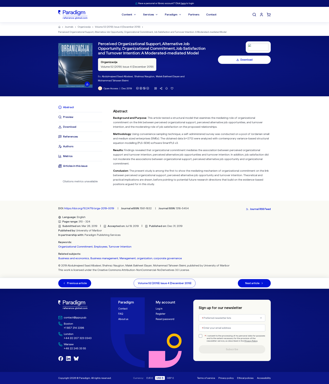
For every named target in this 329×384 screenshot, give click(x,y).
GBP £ (170, 378)
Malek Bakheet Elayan (168, 76)
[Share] (161, 88)
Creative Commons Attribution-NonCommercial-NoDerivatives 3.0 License (143, 270)
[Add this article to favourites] (172, 88)
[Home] (59, 27)
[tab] (80, 107)
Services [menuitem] (148, 14)
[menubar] (169, 15)
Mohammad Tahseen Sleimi (113, 80)
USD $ (159, 378)
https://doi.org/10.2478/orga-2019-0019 (89, 208)
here (183, 3)
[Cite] (155, 88)
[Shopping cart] (269, 15)
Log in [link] (159, 308)
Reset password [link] (165, 319)
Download (246, 59)
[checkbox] (200, 336)
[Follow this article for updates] (166, 88)
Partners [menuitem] (193, 14)
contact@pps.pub (75, 317)
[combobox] (232, 318)
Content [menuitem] (127, 14)
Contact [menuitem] (211, 14)
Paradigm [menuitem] (171, 14)
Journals (69, 27)
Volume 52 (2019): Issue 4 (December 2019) (117, 27)
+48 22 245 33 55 (75, 348)
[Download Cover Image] (87, 84)
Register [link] (160, 313)
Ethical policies (245, 378)
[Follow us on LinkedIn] (68, 358)
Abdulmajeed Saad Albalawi (117, 76)
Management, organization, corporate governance (150, 258)
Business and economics (73, 258)
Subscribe (232, 349)
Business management (104, 258)
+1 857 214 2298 (74, 327)
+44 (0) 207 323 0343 (78, 338)
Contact (122, 308)
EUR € (150, 378)
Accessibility (264, 378)
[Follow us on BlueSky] (76, 358)
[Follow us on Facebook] (60, 358)
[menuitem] (261, 15)
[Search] (254, 15)
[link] (80, 305)
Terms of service (206, 378)
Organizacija (84, 27)
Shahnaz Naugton (144, 76)
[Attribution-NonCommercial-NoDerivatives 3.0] (142, 88)
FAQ (120, 313)
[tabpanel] (192, 147)
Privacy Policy (250, 341)
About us (123, 319)
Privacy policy (226, 378)
